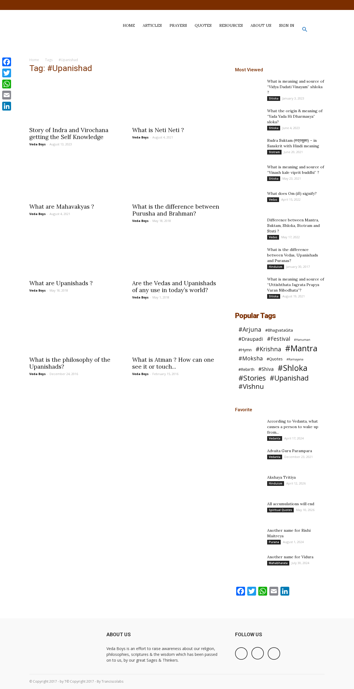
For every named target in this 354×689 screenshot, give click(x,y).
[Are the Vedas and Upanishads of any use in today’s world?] (177, 254)
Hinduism (275, 267)
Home (34, 59)
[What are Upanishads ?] (74, 254)
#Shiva (266, 369)
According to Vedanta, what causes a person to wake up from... (292, 427)
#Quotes (275, 358)
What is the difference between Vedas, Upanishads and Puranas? (292, 255)
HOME (129, 25)
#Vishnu (251, 386)
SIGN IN (286, 25)
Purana (274, 542)
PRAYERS (178, 25)
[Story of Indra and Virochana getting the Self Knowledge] (74, 101)
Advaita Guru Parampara (289, 450)
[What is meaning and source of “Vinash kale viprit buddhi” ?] (249, 174)
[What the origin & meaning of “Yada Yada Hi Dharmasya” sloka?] (249, 117)
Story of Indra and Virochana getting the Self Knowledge (68, 133)
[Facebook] (302, 5)
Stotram (274, 152)
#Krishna (268, 349)
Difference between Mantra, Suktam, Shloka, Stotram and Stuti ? (293, 226)
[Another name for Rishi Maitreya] (249, 537)
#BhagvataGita (279, 330)
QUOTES (203, 25)
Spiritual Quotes (280, 510)
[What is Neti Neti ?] (177, 101)
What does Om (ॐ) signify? (292, 193)
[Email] (6, 95)
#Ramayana (295, 359)
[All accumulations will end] (249, 510)
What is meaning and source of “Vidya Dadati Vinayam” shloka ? (295, 87)
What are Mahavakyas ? (61, 206)
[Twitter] (320, 5)
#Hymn (245, 349)
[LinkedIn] (6, 106)
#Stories (252, 378)
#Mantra (301, 348)
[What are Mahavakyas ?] (74, 177)
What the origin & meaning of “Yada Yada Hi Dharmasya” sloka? (294, 116)
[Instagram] (311, 5)
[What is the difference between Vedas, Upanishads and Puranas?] (249, 261)
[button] (305, 30)
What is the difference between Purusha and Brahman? (175, 210)
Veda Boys (37, 144)
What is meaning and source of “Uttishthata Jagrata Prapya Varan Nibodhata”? (295, 285)
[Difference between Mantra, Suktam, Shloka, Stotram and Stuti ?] (249, 237)
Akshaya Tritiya (281, 477)
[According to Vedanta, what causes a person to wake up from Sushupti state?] (249, 428)
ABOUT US (261, 25)
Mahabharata (278, 563)
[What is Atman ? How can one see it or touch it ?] (177, 330)
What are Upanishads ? (61, 283)
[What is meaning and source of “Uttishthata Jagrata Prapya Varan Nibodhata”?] (249, 286)
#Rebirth (246, 369)
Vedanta (274, 438)
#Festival (278, 339)
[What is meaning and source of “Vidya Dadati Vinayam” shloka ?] (249, 88)
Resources (231, 25)
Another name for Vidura (290, 556)
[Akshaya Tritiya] (249, 484)
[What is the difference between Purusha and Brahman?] (177, 177)
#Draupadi (250, 339)
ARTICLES (152, 25)
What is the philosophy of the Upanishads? (69, 363)
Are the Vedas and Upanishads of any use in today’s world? (174, 286)
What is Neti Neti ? (158, 130)
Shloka (273, 98)
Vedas (273, 199)
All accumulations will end (290, 503)
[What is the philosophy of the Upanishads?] (74, 330)
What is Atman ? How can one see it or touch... (173, 363)
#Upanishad (289, 378)
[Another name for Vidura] (249, 563)
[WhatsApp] (6, 84)
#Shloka (293, 368)
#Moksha (250, 358)
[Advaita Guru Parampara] (249, 457)
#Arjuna (249, 329)
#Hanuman (302, 340)
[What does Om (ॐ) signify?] (249, 200)
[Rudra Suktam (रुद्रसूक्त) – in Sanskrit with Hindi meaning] (249, 147)
